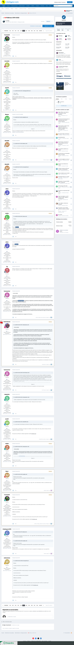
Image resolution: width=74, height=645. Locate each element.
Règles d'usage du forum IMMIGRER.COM (61, 24)
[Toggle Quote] (13, 90)
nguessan (60, 138)
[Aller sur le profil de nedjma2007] (57, 177)
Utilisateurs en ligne (22, 8)
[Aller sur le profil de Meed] (7, 475)
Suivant (40, 30)
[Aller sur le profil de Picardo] (57, 149)
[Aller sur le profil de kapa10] (7, 91)
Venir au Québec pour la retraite (64, 173)
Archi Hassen (43, 317)
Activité (8, 5)
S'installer (42, 5)
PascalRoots (60, 134)
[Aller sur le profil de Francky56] (7, 38)
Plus (50, 5)
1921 (34, 30)
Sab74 (59, 174)
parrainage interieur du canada (63, 176)
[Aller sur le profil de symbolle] (57, 154)
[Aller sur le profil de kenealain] (7, 64)
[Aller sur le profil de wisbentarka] (7, 561)
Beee (59, 170)
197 (7, 44)
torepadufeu (69, 38)
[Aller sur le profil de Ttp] (7, 270)
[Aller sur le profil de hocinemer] (57, 160)
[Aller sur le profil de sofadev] (57, 119)
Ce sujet (67, 5)
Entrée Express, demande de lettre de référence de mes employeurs (63, 143)
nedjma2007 (60, 177)
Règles (12, 8)
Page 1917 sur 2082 (49, 30)
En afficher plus (63, 105)
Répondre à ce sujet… (12, 616)
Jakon (6, 188)
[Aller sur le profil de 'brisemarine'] (7, 295)
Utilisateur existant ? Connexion (60, 2)
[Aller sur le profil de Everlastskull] (57, 126)
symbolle (59, 155)
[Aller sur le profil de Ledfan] (7, 217)
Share (43, 21)
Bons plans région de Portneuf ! (63, 133)
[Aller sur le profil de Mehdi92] (7, 144)
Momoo (7, 114)
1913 (13, 30)
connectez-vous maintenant (37, 611)
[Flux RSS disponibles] (71, 633)
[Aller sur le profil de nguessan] (57, 138)
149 (7, 97)
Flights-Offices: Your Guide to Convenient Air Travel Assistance (63, 113)
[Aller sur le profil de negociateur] (58, 102)
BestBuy (59, 211)
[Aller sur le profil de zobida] (7, 447)
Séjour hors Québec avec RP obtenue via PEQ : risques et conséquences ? (63, 197)
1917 (23, 30)
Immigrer (37, 5)
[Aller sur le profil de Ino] (57, 182)
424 (7, 70)
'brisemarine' (7, 291)
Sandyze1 (59, 145)
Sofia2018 (6, 394)
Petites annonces (14, 5)
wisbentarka (7, 557)
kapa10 (7, 87)
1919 (29, 30)
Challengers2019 (26, 90)
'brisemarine (25, 324)
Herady (38, 523)
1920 (32, 30)
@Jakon (17, 227)
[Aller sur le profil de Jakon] (7, 192)
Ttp (7, 266)
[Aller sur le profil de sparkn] (57, 113)
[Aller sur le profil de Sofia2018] (7, 398)
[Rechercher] (71, 6)
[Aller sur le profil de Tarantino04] (57, 197)
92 (7, 538)
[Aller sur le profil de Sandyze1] (57, 142)
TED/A (8, 20)
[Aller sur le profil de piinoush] (57, 186)
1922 (37, 30)
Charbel (59, 215)
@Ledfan (16, 244)
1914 (15, 30)
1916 (21, 30)
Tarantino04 (60, 199)
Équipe (16, 8)
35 (7, 428)
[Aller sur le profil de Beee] (57, 169)
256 (7, 222)
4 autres (44, 523)
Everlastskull (60, 130)
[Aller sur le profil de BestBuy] (57, 208)
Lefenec (35, 523)
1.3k (7, 331)
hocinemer (60, 160)
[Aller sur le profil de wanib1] (7, 422)
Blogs (3, 8)
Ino (58, 183)
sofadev (59, 122)
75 (7, 300)
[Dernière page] (43, 30)
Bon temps (60, 214)
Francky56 (7, 34)
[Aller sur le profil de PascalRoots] (57, 134)
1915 (18, 30)
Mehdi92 (24, 117)
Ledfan (7, 213)
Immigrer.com (33, 433)
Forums (3, 5)
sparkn (59, 115)
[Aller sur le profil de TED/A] (4, 21)
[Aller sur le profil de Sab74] (57, 174)
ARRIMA (32, 5)
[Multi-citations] (13, 56)
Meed (7, 471)
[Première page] (3, 30)
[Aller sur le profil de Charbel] (57, 215)
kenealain (7, 61)
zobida (39, 317)
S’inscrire (69, 2)
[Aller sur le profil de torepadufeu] (66, 39)
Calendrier (7, 8)
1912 (10, 30)
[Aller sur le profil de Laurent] (57, 204)
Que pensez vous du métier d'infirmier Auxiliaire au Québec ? (63, 208)
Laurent (59, 205)
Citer (16, 56)
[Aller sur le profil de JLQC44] (57, 164)
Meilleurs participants (31, 8)
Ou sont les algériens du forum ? (64, 159)
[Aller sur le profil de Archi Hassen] (7, 325)
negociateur (62, 101)
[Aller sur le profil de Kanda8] (57, 39)
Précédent (6, 30)
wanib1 (37, 317)
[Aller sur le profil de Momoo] (7, 118)
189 (7, 480)
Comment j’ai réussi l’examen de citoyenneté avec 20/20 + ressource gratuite (64, 120)
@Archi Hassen (20, 300)
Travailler (27, 5)
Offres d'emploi (22, 5)
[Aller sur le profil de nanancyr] (57, 191)
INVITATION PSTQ (61, 137)
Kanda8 (60, 38)
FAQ (47, 5)
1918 (26, 30)
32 (7, 567)
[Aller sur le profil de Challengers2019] (7, 532)
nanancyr (59, 192)
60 (7, 403)
